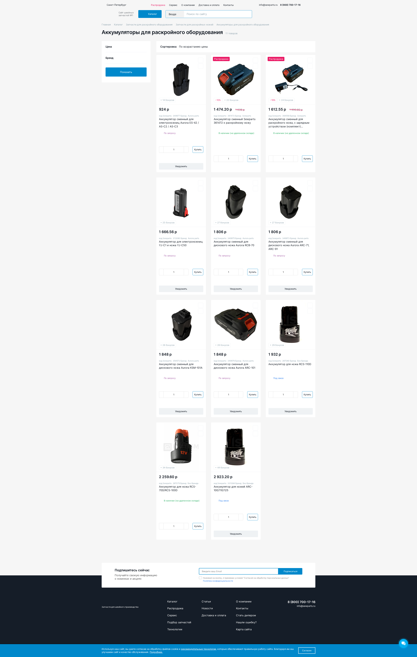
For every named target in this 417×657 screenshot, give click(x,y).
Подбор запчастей (179, 622)
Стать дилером (246, 615)
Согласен (306, 650)
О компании (188, 5)
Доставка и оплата (209, 5)
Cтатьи (206, 601)
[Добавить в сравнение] (200, 66)
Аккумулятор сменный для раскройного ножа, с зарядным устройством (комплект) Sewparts (288, 122)
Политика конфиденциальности (218, 581)
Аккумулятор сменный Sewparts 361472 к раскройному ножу (234, 120)
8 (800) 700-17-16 (290, 4)
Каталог (172, 601)
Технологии (174, 629)
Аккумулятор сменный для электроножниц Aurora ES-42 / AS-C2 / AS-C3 (179, 122)
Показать (126, 72)
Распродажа (158, 5)
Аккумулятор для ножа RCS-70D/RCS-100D (177, 488)
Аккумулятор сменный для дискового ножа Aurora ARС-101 (234, 365)
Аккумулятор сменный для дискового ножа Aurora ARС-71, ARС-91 (288, 245)
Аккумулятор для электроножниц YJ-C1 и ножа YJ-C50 (181, 243)
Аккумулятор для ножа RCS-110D (289, 364)
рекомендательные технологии (198, 649)
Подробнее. (156, 652)
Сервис (173, 5)
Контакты (228, 5)
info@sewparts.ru (268, 4)
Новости (207, 608)
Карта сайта (244, 629)
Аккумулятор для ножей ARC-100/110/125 (233, 488)
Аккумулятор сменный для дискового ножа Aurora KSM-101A (180, 365)
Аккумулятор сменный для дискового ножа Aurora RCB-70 (234, 243)
